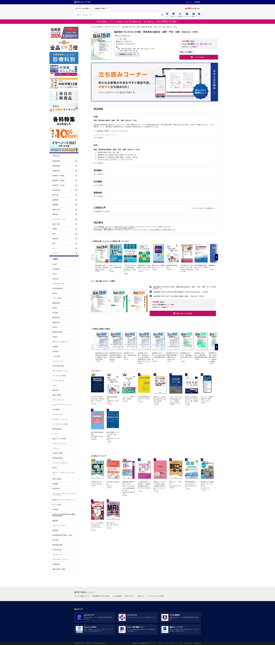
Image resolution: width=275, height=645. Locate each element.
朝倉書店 (55, 521)
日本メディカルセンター (60, 342)
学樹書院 (55, 484)
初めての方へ (129, 596)
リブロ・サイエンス (59, 443)
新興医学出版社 (57, 332)
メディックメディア (59, 525)
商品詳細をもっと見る (126, 54)
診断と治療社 (56, 395)
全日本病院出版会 (58, 366)
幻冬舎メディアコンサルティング (63, 500)
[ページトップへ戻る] (269, 641)
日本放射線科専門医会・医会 (62, 535)
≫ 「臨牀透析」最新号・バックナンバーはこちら (110, 131)
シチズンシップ (57, 554)
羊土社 (54, 274)
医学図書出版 (56, 429)
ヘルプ (181, 643)
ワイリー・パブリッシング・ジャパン (63, 473)
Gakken (55, 327)
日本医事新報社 (57, 288)
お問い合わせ (188, 643)
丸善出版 (55, 351)
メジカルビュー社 (58, 283)
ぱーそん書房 (56, 504)
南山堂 (54, 293)
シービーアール (57, 361)
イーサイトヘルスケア (59, 463)
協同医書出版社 (57, 545)
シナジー (55, 448)
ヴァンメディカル (58, 400)
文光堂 (54, 264)
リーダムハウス (57, 414)
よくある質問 (117, 596)
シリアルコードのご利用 (155, 596)
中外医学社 (56, 269)
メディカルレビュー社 (59, 371)
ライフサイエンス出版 (59, 424)
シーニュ (55, 434)
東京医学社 (56, 488)
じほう (54, 385)
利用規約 (134, 643)
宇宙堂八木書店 (57, 453)
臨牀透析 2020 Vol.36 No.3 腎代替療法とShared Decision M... (177, 292)
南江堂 (54, 468)
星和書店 (55, 530)
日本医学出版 (56, 550)
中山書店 (55, 313)
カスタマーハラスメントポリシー (167, 643)
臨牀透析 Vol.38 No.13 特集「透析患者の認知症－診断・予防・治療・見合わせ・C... (181, 288)
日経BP (54, 337)
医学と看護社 (56, 479)
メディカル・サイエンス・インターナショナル (63, 494)
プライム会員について (81, 596)
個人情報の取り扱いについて (147, 643)
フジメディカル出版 (59, 375)
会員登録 (197, 2)
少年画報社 (56, 409)
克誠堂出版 (56, 322)
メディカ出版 (56, 298)
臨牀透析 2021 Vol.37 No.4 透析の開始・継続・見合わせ (175, 296)
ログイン (189, 2)
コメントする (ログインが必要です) (202, 208)
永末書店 (55, 509)
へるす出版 (56, 356)
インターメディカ (58, 380)
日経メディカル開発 (59, 438)
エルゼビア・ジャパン (59, 419)
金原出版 (55, 279)
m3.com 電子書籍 (96, 27)
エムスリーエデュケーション (62, 405)
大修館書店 (56, 564)
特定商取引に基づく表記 (101, 596)
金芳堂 (54, 308)
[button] (216, 257)
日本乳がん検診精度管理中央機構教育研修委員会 (63, 515)
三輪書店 (55, 346)
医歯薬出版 (56, 303)
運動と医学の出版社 (59, 569)
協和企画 (55, 390)
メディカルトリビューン (60, 559)
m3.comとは (197, 643)
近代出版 (55, 540)
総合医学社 (56, 317)
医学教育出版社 (57, 458)
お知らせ (141, 596)
